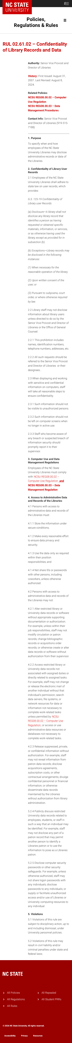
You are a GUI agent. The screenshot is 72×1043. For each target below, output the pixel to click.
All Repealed (49, 992)
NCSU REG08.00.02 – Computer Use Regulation (45, 721)
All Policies (13, 992)
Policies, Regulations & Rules (36, 22)
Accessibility (10, 1036)
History (32, 76)
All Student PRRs (51, 999)
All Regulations (16, 999)
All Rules (12, 1005)
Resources (38, 1036)
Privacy (24, 1036)
